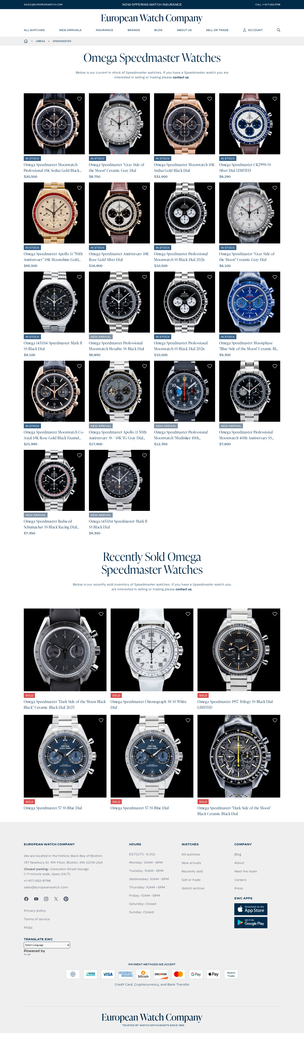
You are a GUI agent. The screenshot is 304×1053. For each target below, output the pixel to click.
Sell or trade (191, 880)
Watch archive (193, 888)
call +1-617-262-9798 (267, 4)
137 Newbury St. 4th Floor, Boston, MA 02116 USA (63, 862)
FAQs (28, 927)
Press (238, 888)
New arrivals (191, 863)
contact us (181, 77)
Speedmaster (62, 41)
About (239, 863)
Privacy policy (35, 910)
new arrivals (70, 30)
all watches (34, 30)
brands (134, 30)
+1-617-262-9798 (37, 880)
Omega (40, 41)
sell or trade (217, 30)
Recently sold (192, 871)
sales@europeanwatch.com (43, 4)
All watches (191, 854)
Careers (240, 880)
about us (184, 30)
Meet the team (245, 871)
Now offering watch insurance (152, 4)
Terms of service (37, 919)
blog (158, 30)
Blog (237, 854)
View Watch (54, 124)
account (255, 30)
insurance (104, 30)
